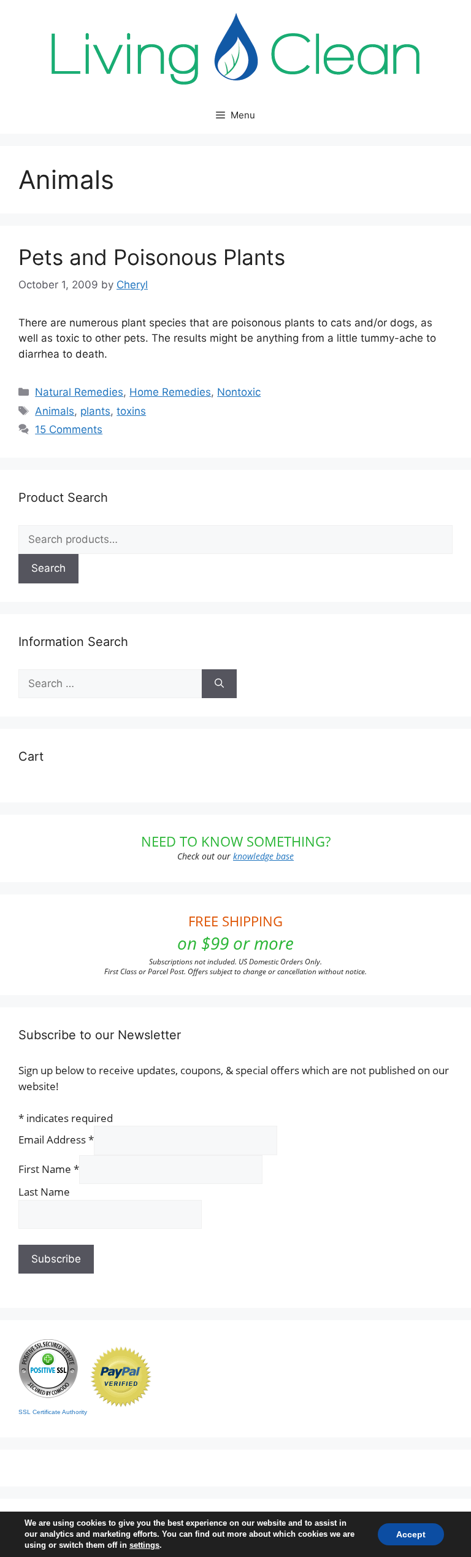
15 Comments (68, 429)
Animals (54, 411)
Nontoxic (239, 392)
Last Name (44, 1192)
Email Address (56, 1139)
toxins (131, 411)
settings (144, 1545)
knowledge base (263, 856)
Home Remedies (170, 392)
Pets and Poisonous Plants (151, 257)
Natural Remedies (79, 392)
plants (95, 411)
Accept (411, 1534)
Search (48, 568)
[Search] (219, 684)
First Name (48, 1169)
